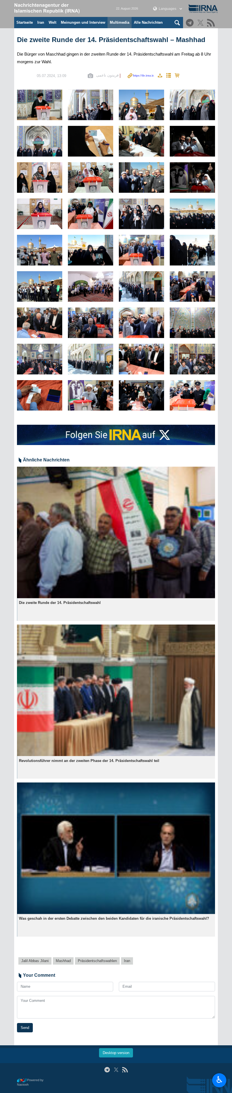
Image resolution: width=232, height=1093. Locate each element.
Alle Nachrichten (148, 22)
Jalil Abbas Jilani (35, 961)
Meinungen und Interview (83, 22)
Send (25, 1028)
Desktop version (116, 1053)
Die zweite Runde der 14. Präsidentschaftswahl (60, 603)
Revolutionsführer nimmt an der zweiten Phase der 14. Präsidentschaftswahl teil (89, 761)
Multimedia (119, 22)
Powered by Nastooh (30, 1082)
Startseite (24, 22)
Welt (52, 22)
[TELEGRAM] (190, 23)
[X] (201, 23)
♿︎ (219, 1080)
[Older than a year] (116, 532)
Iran (40, 22)
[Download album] (160, 76)
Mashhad (63, 961)
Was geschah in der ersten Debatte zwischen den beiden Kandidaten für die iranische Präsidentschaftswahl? (114, 918)
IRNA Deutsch (59, 8)
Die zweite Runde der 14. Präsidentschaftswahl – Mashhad (111, 39)
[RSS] (211, 23)
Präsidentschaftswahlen (97, 961)
